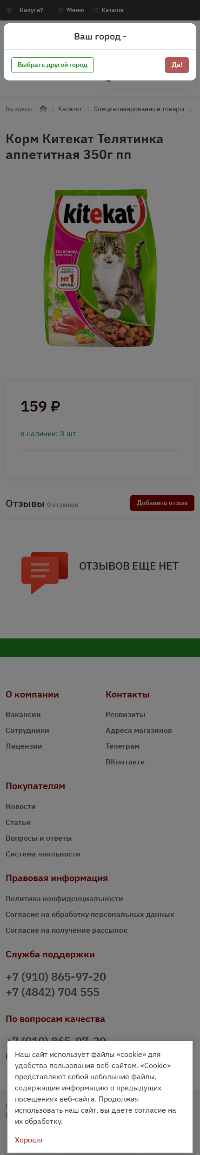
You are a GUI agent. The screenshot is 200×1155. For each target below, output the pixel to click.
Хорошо (28, 1139)
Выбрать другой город (52, 64)
